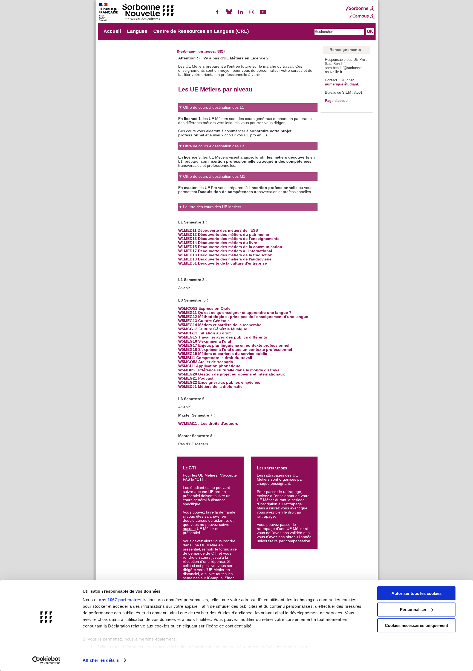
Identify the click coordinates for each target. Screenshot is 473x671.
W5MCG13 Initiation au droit (204, 333)
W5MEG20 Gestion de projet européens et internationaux (231, 374)
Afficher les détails (101, 660)
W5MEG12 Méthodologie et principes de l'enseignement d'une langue (243, 317)
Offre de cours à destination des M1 (214, 176)
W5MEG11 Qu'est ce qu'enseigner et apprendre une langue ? (235, 313)
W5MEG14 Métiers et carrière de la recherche (219, 325)
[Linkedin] (240, 14)
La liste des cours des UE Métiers (212, 207)
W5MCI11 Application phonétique (209, 366)
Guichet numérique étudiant (341, 82)
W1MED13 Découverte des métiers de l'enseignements (228, 239)
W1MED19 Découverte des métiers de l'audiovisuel (225, 259)
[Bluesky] (229, 14)
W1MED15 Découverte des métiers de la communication (230, 247)
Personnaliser (413, 609)
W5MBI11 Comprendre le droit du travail (215, 358)
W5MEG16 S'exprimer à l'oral (204, 341)
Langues (137, 31)
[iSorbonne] (360, 8)
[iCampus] (360, 16)
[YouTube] (263, 14)
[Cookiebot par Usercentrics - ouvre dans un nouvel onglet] (46, 660)
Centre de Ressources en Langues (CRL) (201, 31)
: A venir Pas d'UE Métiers (243, 325)
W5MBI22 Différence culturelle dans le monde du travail (230, 370)
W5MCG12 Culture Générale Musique (212, 329)
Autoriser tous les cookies (416, 593)
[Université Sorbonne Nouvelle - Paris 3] (136, 12)
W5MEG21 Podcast (196, 378)
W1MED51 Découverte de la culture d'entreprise (222, 263)
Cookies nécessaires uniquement (416, 625)
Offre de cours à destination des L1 (213, 107)
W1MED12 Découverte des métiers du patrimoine (223, 235)
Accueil (112, 31)
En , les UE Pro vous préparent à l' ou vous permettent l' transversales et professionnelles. (245, 184)
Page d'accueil (337, 101)
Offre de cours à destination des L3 (213, 146)
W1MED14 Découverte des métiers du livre (217, 243)
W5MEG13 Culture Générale (204, 321)
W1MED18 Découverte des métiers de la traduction (225, 255)
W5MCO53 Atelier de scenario (205, 362)
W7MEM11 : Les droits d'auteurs (208, 423)
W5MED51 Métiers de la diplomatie (210, 387)
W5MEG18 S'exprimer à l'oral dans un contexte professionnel (235, 350)
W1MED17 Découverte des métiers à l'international (225, 251)
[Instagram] (252, 14)
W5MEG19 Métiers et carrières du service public (222, 354)
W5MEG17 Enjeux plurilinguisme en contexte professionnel (233, 345)
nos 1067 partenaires (120, 599)
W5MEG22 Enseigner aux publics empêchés (219, 382)
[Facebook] (217, 14)
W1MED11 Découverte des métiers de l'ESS (218, 230)
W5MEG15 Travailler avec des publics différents (222, 337)
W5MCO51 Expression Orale (204, 308)
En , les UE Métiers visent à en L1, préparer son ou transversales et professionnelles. (246, 156)
